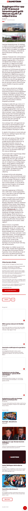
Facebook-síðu (11, 209)
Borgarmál (4, 18)
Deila (6, 299)
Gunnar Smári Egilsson (11, 19)
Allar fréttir (7, 499)
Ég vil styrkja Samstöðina (11, 290)
